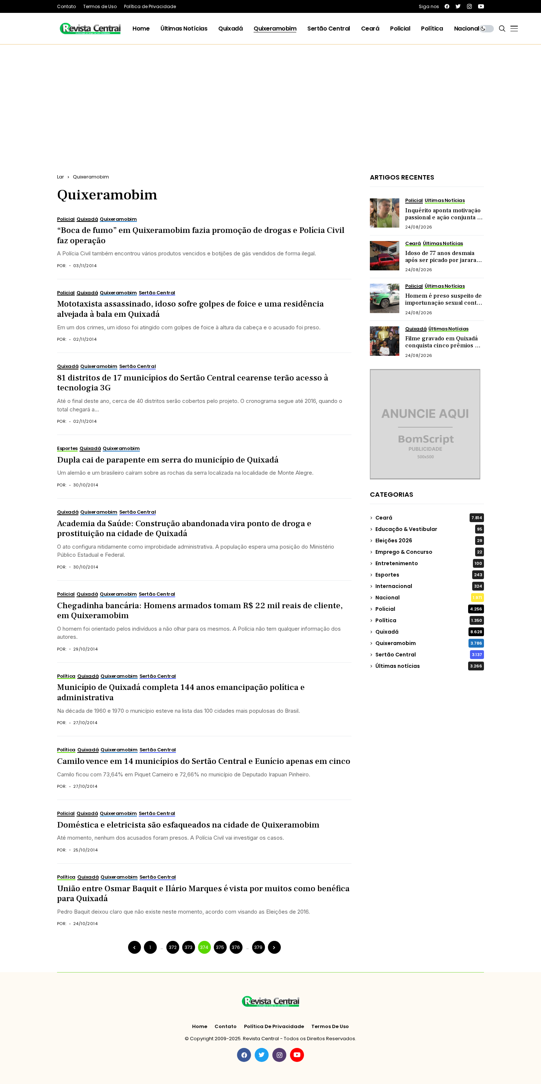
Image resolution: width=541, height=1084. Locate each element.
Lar (60, 176)
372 (173, 947)
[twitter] (458, 6)
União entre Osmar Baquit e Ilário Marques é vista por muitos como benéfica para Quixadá (203, 893)
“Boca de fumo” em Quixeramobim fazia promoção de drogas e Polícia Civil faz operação (200, 235)
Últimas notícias (428, 666)
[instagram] (469, 6)
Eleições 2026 (428, 540)
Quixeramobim (91, 176)
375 (220, 947)
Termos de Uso (330, 1027)
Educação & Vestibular (428, 529)
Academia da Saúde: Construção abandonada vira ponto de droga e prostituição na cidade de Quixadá (184, 528)
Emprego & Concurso (428, 552)
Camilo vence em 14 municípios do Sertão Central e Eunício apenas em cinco (203, 761)
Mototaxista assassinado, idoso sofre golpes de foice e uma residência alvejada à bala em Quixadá (190, 309)
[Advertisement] (270, 99)
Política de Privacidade (274, 1027)
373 (188, 947)
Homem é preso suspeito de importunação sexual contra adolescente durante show (443, 302)
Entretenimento (428, 563)
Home (199, 1027)
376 (236, 947)
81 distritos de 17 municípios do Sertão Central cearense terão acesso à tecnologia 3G (192, 383)
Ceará (428, 517)
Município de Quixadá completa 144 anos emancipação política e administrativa (181, 692)
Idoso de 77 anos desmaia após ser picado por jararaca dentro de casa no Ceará (443, 260)
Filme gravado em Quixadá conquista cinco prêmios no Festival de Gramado (443, 345)
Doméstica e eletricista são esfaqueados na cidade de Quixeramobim (188, 824)
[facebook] (447, 6)
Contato (226, 1027)
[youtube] (481, 6)
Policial (428, 609)
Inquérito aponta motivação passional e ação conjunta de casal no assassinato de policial (444, 221)
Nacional (428, 597)
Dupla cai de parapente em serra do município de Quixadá (168, 459)
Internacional (428, 586)
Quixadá (428, 631)
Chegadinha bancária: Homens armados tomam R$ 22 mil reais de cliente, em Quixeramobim (200, 610)
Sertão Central (428, 654)
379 (258, 947)
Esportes (428, 574)
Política (428, 620)
